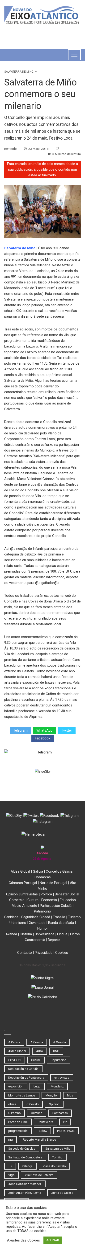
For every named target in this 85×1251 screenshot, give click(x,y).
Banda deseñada (61, 923)
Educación (68, 900)
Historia (26, 934)
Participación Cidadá (56, 905)
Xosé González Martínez (25, 1184)
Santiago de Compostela (25, 1157)
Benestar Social (67, 894)
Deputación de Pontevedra (26, 1077)
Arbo (39, 1051)
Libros (75, 934)
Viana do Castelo (54, 1166)
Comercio (17, 900)
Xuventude (37, 923)
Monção (51, 1095)
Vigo (11, 1175)
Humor (42, 928)
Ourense (36, 1113)
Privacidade (43, 952)
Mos (70, 1095)
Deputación (58, 1060)
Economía (49, 900)
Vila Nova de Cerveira (39, 1175)
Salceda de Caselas (21, 1148)
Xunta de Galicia (62, 1193)
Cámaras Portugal (23, 883)
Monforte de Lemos (21, 1095)
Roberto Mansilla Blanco (39, 1139)
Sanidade (11, 917)
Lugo (37, 1086)
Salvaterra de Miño (19, 71)
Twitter (66, 730)
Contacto (24, 952)
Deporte (54, 940)
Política (46, 894)
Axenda (11, 934)
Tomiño (57, 1157)
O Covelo (32, 1104)
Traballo (59, 917)
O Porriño (14, 1113)
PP (65, 1122)
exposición (15, 1086)
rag (10, 1139)
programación (18, 1131)
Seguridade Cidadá (35, 917)
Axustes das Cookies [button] (23, 1240)
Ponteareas (60, 1113)
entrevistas (61, 1077)
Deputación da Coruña (23, 1069)
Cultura (32, 900)
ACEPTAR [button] (52, 1240)
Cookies (61, 952)
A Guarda (59, 1042)
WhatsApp (44, 730)
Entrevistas (29, 894)
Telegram (20, 730)
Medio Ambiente (24, 905)
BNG (56, 1051)
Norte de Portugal (53, 883)
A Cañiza (14, 1042)
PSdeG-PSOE (66, 1131)
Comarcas (42, 877)
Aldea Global (20, 871)
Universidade (44, 934)
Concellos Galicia (59, 871)
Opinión (12, 894)
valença (27, 1166)
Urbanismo (17, 923)
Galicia (38, 871)
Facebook (42, 738)
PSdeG (42, 1131)
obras (12, 1104)
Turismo (74, 917)
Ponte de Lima (18, 1122)
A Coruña (36, 1042)
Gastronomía (35, 940)
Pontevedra (45, 1122)
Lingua (62, 934)
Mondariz (57, 1086)
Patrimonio (42, 911)
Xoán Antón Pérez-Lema (24, 1193)
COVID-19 (14, 1060)
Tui (10, 1166)
